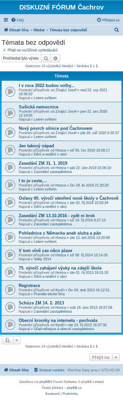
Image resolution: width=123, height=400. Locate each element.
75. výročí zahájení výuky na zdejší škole (60, 268)
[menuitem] (17, 20)
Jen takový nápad (36, 145)
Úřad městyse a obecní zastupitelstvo (64, 329)
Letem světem (45, 98)
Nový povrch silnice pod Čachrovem (55, 128)
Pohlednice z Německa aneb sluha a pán (60, 233)
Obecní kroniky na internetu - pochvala (58, 320)
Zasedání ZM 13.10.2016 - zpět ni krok (57, 215)
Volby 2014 (42, 259)
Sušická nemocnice (38, 106)
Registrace (29, 285)
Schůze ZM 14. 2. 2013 (41, 302)
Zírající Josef (65, 90)
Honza (60, 150)
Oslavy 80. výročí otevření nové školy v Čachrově (68, 198)
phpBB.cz (74, 387)
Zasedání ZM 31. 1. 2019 (43, 163)
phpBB (44, 382)
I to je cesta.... (33, 180)
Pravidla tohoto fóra (49, 294)
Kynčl (59, 290)
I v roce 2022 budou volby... (47, 85)
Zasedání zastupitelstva (53, 172)
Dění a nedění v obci (50, 154)
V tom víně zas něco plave (45, 250)
